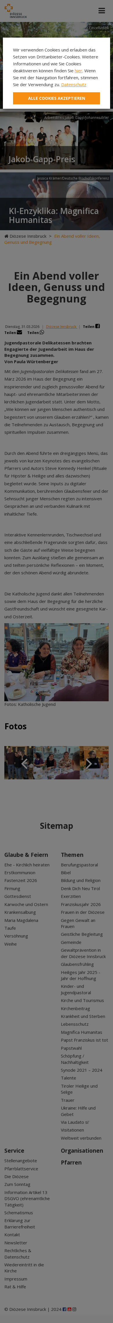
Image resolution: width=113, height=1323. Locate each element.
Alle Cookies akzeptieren (56, 98)
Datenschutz (73, 84)
